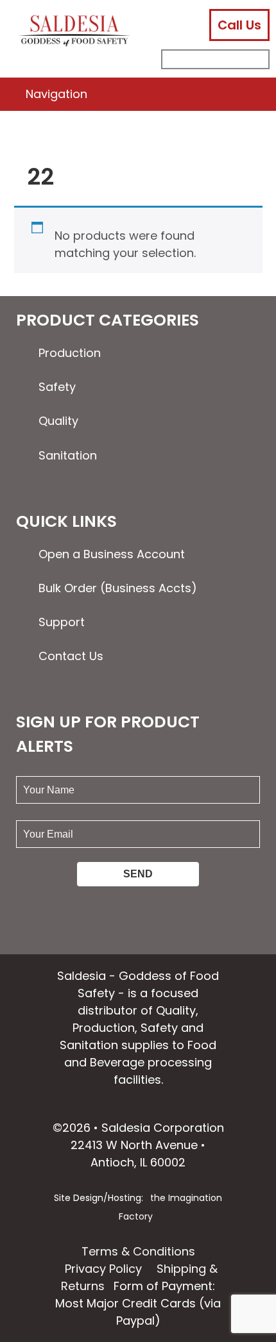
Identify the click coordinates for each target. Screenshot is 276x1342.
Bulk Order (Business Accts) (118, 588)
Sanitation (68, 455)
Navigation (56, 94)
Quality (58, 421)
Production (70, 353)
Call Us (239, 25)
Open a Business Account (112, 554)
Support (62, 622)
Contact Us (71, 656)
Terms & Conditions (138, 1251)
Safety (57, 387)
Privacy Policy (103, 1269)
